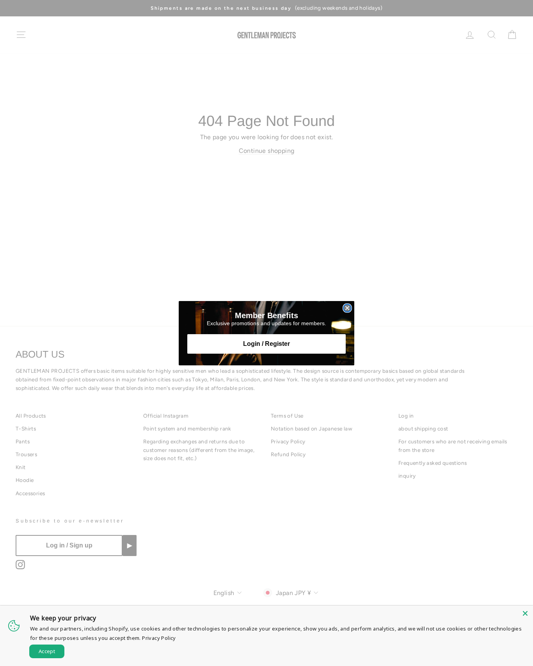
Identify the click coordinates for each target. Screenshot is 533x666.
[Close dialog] (347, 308)
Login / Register (266, 343)
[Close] (525, 613)
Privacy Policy (159, 637)
